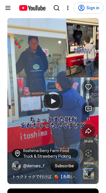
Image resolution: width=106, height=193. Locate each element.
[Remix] (88, 153)
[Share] (88, 131)
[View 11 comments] (88, 109)
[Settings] (67, 8)
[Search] (56, 8)
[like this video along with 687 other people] (88, 87)
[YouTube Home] (32, 8)
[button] (16, 165)
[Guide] (8, 8)
